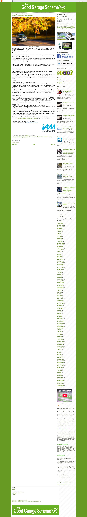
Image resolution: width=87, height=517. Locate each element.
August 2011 (59, 347)
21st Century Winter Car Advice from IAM (22, 15)
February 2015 (60, 279)
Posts (60, 405)
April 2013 (59, 315)
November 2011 (60, 342)
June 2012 (59, 331)
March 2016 (59, 257)
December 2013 (60, 302)
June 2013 (59, 311)
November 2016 (60, 244)
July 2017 (59, 231)
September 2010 (60, 365)
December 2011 (60, 341)
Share (13, 489)
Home (34, 144)
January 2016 (60, 261)
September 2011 (60, 346)
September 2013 (60, 306)
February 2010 (60, 377)
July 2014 (59, 290)
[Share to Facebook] (33, 135)
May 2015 (59, 274)
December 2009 (60, 380)
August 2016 (60, 249)
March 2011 (59, 355)
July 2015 (59, 271)
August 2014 (60, 288)
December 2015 (60, 262)
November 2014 (60, 284)
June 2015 (59, 272)
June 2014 (59, 292)
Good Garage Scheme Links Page (66, 83)
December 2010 (60, 360)
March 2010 (59, 375)
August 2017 (60, 230)
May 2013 (59, 313)
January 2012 (60, 339)
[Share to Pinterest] (34, 135)
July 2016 (59, 251)
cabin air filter (18, 136)
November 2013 (60, 303)
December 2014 (60, 282)
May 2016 (59, 254)
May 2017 (59, 235)
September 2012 (60, 326)
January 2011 (60, 359)
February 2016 (60, 259)
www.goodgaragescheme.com (63, 484)
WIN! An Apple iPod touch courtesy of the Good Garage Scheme (68, 91)
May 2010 (59, 372)
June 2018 (59, 221)
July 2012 (59, 329)
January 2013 (60, 320)
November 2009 (60, 382)
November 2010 (60, 362)
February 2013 (60, 318)
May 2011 (59, 352)
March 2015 (59, 277)
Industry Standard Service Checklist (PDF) (66, 482)
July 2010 (59, 369)
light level (46, 136)
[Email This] (29, 135)
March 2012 (59, 336)
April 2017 (59, 236)
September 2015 (60, 267)
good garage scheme (31, 136)
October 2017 (60, 228)
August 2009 (60, 387)
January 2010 (60, 378)
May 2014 (59, 293)
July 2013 (59, 310)
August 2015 (60, 269)
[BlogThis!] (30, 135)
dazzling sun (24, 136)
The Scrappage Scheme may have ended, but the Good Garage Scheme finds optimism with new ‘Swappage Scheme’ (66, 190)
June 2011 (59, 351)
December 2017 (60, 225)
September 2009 (60, 385)
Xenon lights (24, 137)
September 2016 (60, 248)
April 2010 (59, 373)
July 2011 (59, 349)
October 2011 (60, 344)
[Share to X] (32, 135)
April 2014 (59, 295)
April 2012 (59, 334)
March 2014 (59, 297)
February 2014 (60, 298)
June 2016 (59, 253)
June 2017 (59, 233)
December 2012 (60, 321)
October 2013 (60, 305)
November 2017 (60, 226)
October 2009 (60, 383)
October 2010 (60, 364)
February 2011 (60, 357)
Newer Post (14, 144)
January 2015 (60, 280)
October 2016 (60, 246)
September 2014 (60, 287)
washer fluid (18, 137)
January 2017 (60, 241)
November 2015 (60, 264)
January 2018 (60, 223)
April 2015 (59, 275)
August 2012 (60, 328)
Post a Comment (15, 142)
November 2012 (60, 323)
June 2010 (59, 370)
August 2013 (60, 308)
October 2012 (60, 324)
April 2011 (59, 354)
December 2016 (60, 243)
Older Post (53, 144)
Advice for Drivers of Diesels (69, 115)
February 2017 (60, 239)
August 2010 (60, 367)
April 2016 (59, 256)
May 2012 (59, 333)
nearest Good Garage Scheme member (27, 118)
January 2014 (60, 300)
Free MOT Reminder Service (69, 138)
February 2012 (60, 338)
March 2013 (59, 316)
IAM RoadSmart (40, 136)
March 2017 (59, 238)
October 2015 (60, 266)
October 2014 (60, 285)
